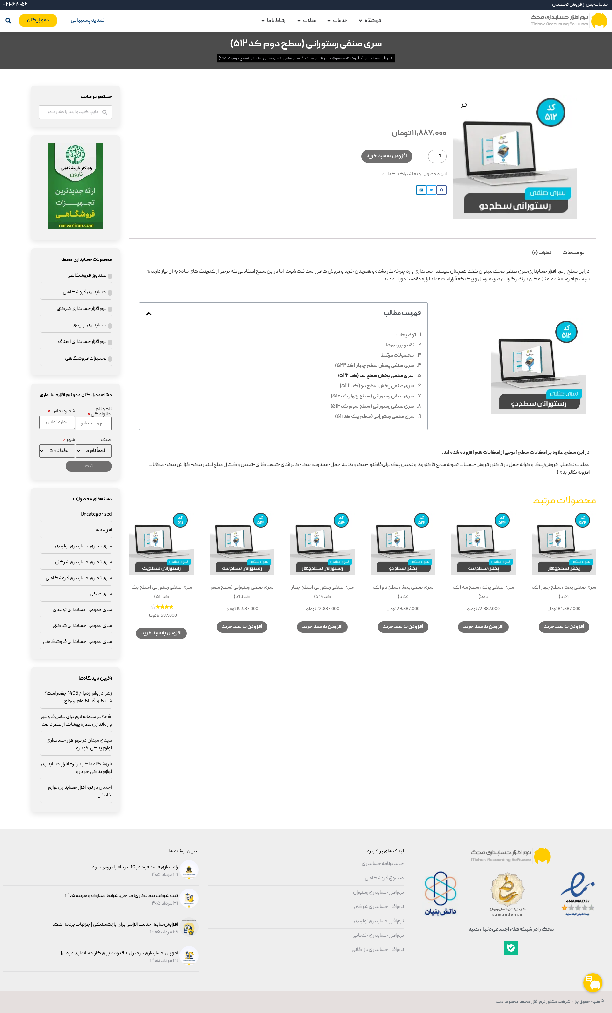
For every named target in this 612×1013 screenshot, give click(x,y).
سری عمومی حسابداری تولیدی (82, 610)
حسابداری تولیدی (89, 325)
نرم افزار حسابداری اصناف (82, 342)
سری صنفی (291, 58)
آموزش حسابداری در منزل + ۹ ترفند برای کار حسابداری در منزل (118, 953)
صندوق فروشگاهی (86, 275)
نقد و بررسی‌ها (400, 345)
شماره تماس (61, 411)
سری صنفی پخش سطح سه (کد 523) (376, 376)
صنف (106, 440)
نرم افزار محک (532, 1001)
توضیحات (406, 335)
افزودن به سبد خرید (387, 156)
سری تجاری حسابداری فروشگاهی (79, 578)
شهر (69, 440)
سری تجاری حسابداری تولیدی (83, 546)
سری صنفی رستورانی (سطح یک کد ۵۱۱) (375, 416)
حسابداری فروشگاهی (84, 292)
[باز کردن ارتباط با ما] (263, 21)
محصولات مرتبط (397, 355)
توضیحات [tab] (573, 253)
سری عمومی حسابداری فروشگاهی (77, 642)
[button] (8, 20)
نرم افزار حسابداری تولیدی (379, 921)
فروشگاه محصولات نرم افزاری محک (332, 58)
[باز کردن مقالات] (299, 21)
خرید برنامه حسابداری (383, 863)
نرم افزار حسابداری (378, 58)
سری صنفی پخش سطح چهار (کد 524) (374, 365)
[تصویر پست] (188, 878)
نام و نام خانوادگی (99, 412)
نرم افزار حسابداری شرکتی (81, 308)
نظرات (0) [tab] (541, 253)
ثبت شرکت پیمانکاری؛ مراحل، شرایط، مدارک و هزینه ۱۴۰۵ (121, 896)
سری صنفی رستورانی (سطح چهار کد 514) (372, 396)
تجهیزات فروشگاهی (85, 358)
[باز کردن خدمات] (329, 21)
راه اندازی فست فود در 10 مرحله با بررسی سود (135, 867)
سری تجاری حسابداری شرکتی (83, 562)
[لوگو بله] (511, 948)
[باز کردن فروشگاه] (360, 21)
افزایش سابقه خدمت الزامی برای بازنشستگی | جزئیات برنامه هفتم (114, 924)
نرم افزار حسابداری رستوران (378, 892)
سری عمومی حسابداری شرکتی (82, 626)
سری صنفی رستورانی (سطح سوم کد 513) (372, 406)
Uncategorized (96, 514)
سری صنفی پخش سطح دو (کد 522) (377, 386)
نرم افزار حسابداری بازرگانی (378, 949)
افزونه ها (103, 530)
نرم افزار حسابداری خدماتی (378, 935)
